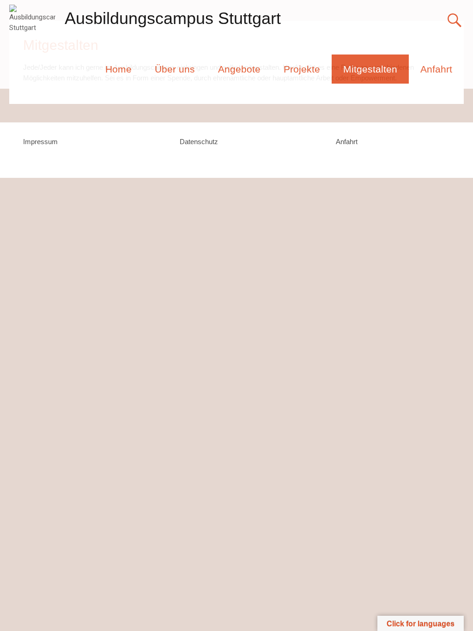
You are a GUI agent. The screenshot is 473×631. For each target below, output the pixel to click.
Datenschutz (199, 142)
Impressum (40, 142)
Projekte (302, 69)
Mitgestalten (370, 69)
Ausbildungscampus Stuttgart (173, 18)
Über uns (175, 69)
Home (118, 69)
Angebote (239, 69)
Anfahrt (436, 69)
